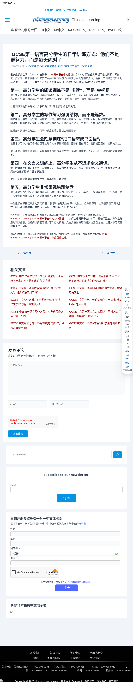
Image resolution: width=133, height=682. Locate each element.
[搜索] (117, 454)
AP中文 (59, 30)
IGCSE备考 (86, 66)
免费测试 (95, 658)
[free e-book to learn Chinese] (66, 612)
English (49, 9)
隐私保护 (86, 581)
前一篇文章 (23, 253)
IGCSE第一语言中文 (57, 74)
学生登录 (71, 9)
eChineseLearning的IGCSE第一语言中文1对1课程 (37, 218)
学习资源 (75, 653)
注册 (66, 587)
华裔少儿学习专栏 (24, 30)
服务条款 (76, 581)
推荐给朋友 (53, 658)
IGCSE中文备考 (48, 66)
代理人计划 (96, 653)
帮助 (35, 658)
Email (13, 485)
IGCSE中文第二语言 (68, 66)
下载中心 (75, 658)
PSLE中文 (115, 30)
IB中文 (45, 30)
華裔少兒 (60, 9)
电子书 (82, 523)
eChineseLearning (84, 20)
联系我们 (35, 653)
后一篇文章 (110, 253)
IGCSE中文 (97, 30)
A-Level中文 (77, 30)
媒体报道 (55, 653)
